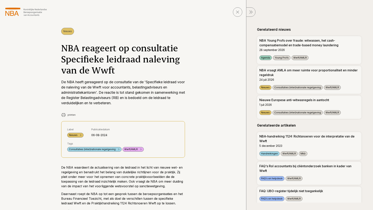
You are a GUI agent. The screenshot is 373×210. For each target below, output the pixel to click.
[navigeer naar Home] (26, 11)
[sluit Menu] (250, 12)
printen (71, 114)
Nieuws (67, 31)
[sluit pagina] (237, 12)
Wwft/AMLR (131, 149)
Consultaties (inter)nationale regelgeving (92, 149)
